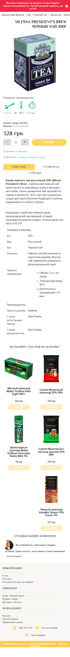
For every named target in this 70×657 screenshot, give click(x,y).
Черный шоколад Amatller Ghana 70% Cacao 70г (51, 512)
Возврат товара (10, 599)
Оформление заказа (12, 622)
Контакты (7, 579)
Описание (19, 166)
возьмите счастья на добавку (35, 346)
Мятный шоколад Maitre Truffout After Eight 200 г (19, 391)
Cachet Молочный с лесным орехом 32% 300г (51, 452)
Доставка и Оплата (11, 602)
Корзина (6, 616)
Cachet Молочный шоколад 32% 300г (51, 391)
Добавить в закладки (16, 151)
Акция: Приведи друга (13, 595)
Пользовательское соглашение (17, 582)
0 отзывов (23, 157)
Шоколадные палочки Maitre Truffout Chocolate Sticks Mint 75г (18, 451)
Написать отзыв (37, 157)
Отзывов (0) (51, 166)
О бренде (35, 173)
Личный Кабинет (10, 619)
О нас (5, 575)
